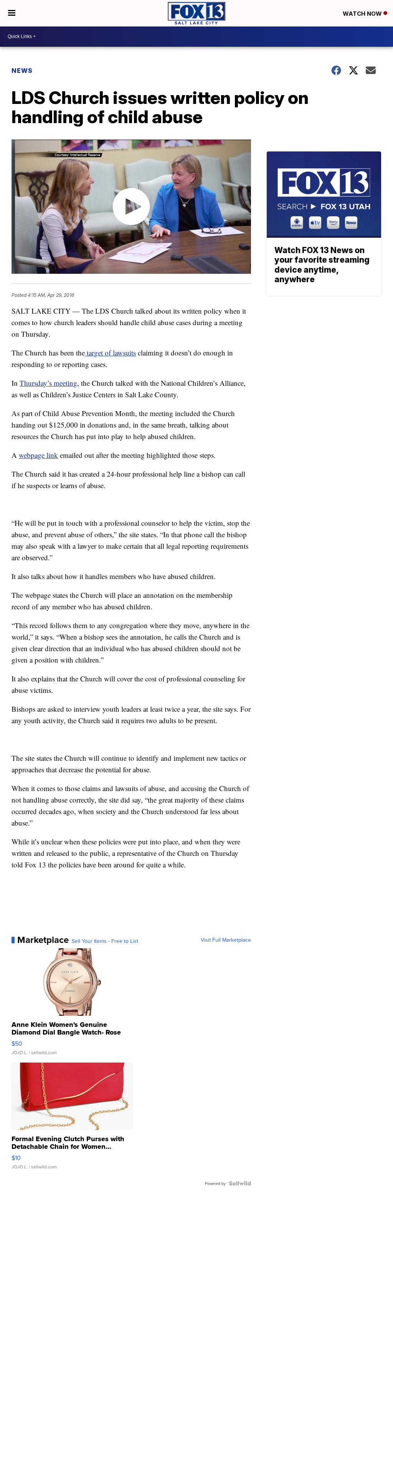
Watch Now (363, 13)
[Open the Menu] (12, 13)
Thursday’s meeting (48, 383)
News (22, 70)
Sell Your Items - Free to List (105, 941)
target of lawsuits (110, 352)
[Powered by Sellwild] (240, 1183)
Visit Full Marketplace (226, 940)
